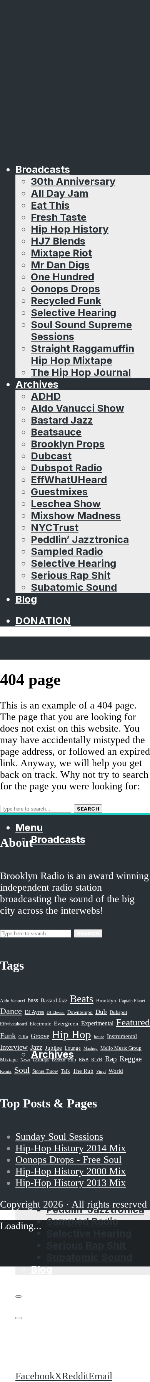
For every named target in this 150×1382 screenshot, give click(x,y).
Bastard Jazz (62, 420)
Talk (65, 1071)
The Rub (83, 1071)
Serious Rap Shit (70, 575)
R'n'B (96, 1059)
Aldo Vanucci (12, 1000)
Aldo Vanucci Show (77, 408)
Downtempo (80, 1012)
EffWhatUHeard (69, 480)
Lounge (73, 1048)
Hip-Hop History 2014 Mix (70, 1148)
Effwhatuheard (13, 1024)
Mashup (90, 1048)
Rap (111, 1059)
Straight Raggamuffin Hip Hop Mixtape (82, 354)
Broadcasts (42, 169)
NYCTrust (54, 527)
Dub (101, 1011)
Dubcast (51, 456)
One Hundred (62, 277)
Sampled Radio (67, 551)
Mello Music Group (121, 1048)
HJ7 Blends (58, 241)
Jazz (36, 1047)
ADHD (46, 396)
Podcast (58, 1059)
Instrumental (122, 1036)
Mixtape (9, 1059)
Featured (133, 1022)
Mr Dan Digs (60, 265)
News (25, 1059)
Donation (43, 621)
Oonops (41, 1059)
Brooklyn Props (68, 444)
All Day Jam (59, 193)
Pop (72, 1059)
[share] (18, 1318)
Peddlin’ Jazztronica (80, 539)
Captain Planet (132, 1000)
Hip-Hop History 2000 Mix (70, 1171)
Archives (36, 384)
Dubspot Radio (66, 468)
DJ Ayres (34, 1012)
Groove (40, 1036)
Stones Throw (45, 1071)
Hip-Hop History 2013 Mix (70, 1182)
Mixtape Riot (61, 253)
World (115, 1071)
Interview (14, 1047)
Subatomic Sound (74, 587)
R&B (83, 1059)
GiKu (23, 1036)
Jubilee (53, 1048)
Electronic (40, 1024)
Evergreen (66, 1023)
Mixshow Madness (76, 515)
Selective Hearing (73, 312)
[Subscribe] (18, 1296)
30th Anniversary (73, 181)
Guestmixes (59, 492)
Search (88, 809)
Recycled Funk (66, 301)
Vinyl (101, 1071)
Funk (8, 1035)
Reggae (131, 1059)
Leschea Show (66, 503)
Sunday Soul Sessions (59, 1136)
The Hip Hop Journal (81, 372)
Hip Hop (71, 1034)
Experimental (97, 1023)
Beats (81, 999)
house (99, 1036)
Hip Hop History (69, 229)
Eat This (50, 205)
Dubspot (118, 1012)
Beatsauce (56, 432)
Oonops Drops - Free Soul (68, 1159)
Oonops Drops (65, 289)
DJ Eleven (56, 1012)
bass (33, 1000)
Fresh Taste (59, 217)
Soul (22, 1070)
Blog (26, 599)
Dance (11, 1011)
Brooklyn (106, 1000)
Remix (6, 1071)
